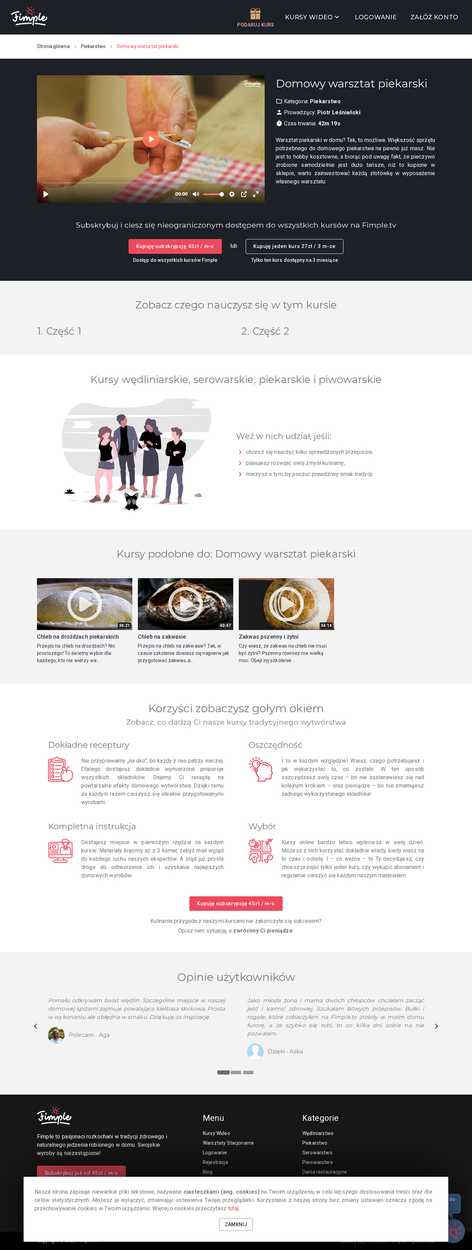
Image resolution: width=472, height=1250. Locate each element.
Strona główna (53, 46)
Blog (208, 1172)
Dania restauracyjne (324, 1172)
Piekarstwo (93, 46)
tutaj (233, 1208)
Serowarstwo (317, 1152)
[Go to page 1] (223, 1072)
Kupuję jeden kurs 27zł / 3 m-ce (294, 246)
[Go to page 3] (248, 1072)
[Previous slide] (36, 1026)
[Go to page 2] (236, 1072)
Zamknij (236, 1224)
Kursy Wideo (216, 1133)
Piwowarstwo (317, 1162)
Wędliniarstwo (317, 1133)
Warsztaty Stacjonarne (228, 1143)
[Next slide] (436, 1026)
